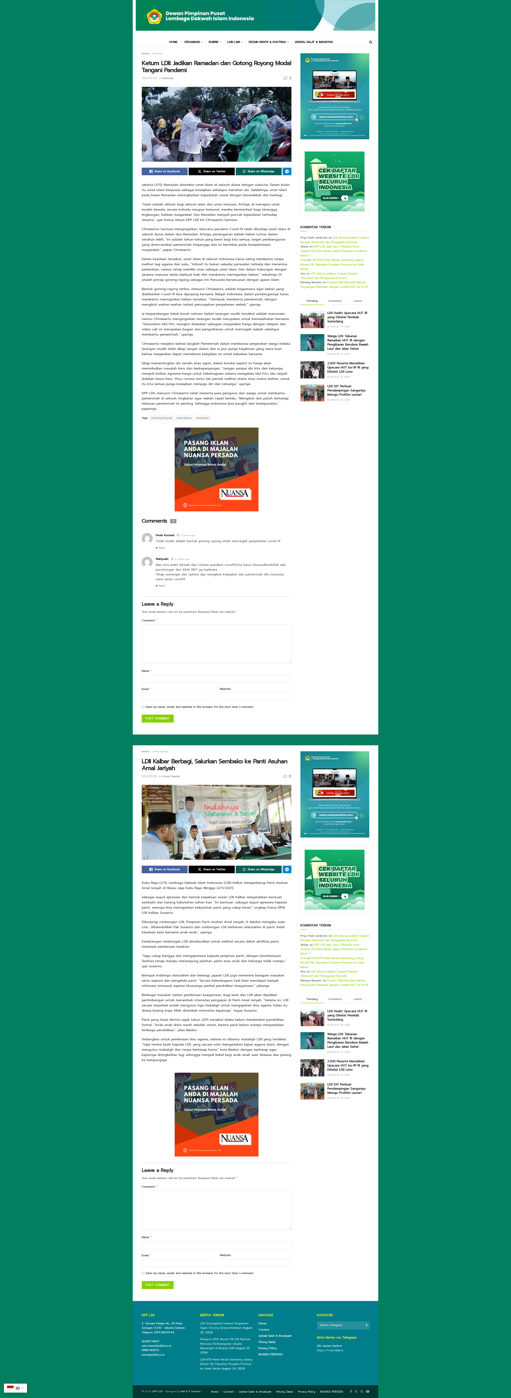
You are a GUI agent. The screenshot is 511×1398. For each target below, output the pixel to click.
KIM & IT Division (191, 1391)
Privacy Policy (267, 1348)
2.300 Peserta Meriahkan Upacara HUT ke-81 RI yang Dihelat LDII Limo (347, 367)
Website (225, 689)
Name (147, 671)
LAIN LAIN (233, 42)
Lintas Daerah (161, 751)
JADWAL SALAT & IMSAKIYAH (314, 42)
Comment (150, 620)
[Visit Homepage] (255, 18)
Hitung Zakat (267, 1342)
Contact (263, 1330)
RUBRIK (214, 42)
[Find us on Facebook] (351, 1391)
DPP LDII (157, 1391)
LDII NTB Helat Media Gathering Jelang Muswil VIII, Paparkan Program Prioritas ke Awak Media (332, 264)
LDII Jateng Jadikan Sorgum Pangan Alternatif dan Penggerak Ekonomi (334, 240)
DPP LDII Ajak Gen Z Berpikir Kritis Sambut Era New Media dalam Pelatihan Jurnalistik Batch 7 (333, 251)
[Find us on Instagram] (361, 1391)
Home (145, 53)
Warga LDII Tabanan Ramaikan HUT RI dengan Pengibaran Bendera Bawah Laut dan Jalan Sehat (347, 342)
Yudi (303, 260)
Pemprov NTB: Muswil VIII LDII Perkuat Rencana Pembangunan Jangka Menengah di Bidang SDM (225, 1343)
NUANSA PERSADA (270, 1354)
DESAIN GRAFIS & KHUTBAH (267, 42)
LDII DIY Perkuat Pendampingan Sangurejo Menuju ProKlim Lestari (346, 390)
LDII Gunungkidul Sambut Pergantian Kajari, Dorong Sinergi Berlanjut (224, 1325)
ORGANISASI (192, 42)
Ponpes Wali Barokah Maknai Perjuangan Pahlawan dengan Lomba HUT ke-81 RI (334, 284)
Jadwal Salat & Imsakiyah (275, 1336)
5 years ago (188, 535)
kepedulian (184, 418)
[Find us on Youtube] (367, 1391)
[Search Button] (370, 42)
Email (147, 689)
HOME (173, 42)
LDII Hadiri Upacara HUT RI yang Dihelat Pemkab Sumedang (347, 317)
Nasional (157, 53)
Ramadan (203, 418)
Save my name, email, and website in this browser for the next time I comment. (200, 707)
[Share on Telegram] (287, 171)
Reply (162, 547)
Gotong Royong (161, 418)
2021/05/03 (149, 78)
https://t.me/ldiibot (330, 1350)
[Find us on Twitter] (356, 1391)
